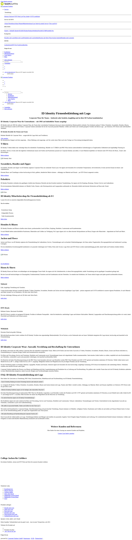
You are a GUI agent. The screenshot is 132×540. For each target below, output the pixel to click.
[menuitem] (6, 9)
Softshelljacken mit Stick (42, 38)
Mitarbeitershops (27, 23)
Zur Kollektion (5, 264)
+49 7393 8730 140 (10, 531)
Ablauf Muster (19, 23)
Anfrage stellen (8, 492)
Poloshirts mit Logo (29, 38)
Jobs (26, 45)
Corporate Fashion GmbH (15, 538)
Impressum (27, 538)
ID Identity (16, 30)
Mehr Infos (4, 219)
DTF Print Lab (18, 16)
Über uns (51, 23)
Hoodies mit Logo (9, 38)
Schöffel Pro (50, 30)
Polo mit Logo (8, 511)
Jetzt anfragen (8, 60)
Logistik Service (44, 23)
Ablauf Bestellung (9, 23)
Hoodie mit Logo (9, 508)
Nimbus (30, 30)
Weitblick (35, 30)
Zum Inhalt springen (6, 1)
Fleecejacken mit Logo (10, 514)
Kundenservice (8, 489)
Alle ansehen (4, 138)
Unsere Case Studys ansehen (66, 433)
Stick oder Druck (9, 494)
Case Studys (35, 23)
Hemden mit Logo (9, 512)
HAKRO (21, 30)
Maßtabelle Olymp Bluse (11, 497)
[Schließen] (1, 89)
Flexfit (40, 30)
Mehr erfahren (5, 155)
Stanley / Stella (8, 30)
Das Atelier (26, 16)
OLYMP (44, 30)
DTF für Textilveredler (18, 45)
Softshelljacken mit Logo (11, 516)
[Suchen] (22, 92)
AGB (32, 538)
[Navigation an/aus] (5, 86)
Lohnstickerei (8, 45)
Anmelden (7, 63)
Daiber (26, 30)
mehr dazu (4, 298)
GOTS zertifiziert (35, 16)
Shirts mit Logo (19, 38)
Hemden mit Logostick (67, 38)
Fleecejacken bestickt (55, 38)
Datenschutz (38, 538)
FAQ (55, 23)
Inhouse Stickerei (9, 16)
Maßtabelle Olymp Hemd (11, 495)
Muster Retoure (8, 490)
